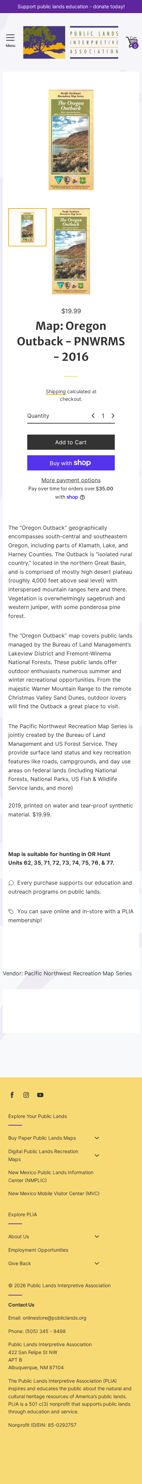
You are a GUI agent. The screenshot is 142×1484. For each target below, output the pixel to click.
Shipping (56, 391)
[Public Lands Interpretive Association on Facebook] (12, 1095)
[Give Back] (96, 1263)
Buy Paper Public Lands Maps (42, 1138)
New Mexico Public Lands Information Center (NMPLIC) (50, 1176)
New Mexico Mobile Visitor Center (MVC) (54, 1193)
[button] (131, 42)
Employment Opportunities (38, 1250)
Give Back (19, 1263)
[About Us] (96, 1236)
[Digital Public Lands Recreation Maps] (96, 1155)
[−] (93, 415)
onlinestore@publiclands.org (55, 1318)
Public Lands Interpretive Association (69, 1285)
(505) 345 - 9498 (45, 1331)
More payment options (71, 480)
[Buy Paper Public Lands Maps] (96, 1138)
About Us (18, 1236)
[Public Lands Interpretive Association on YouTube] (40, 1095)
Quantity (38, 415)
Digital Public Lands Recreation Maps (43, 1155)
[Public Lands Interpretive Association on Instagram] (26, 1095)
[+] (113, 415)
